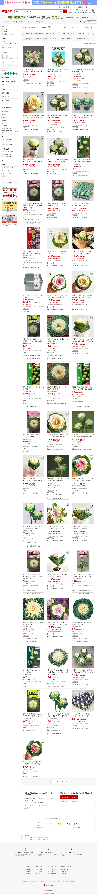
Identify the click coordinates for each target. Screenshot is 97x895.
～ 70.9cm (4, 103)
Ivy (25, 403)
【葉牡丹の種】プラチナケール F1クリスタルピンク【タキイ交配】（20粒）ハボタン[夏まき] (33, 253)
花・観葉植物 (37, 837)
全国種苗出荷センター (55, 174)
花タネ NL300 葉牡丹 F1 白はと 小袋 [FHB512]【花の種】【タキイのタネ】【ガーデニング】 (33, 576)
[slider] (1, 59)
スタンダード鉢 (5, 96)
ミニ (3, 84)
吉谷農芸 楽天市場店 (29, 590)
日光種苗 (51, 85)
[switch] (16, 131)
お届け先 (4, 114)
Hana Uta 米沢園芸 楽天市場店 (82, 175)
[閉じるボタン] (93, 34)
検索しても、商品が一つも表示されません (36, 805)
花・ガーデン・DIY (26, 837)
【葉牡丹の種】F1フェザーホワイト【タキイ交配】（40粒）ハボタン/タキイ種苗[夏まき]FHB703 (83, 576)
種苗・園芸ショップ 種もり (81, 88)
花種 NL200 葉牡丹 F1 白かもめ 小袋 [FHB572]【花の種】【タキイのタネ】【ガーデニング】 (33, 716)
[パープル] (14, 73)
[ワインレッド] (5, 73)
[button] (90, 7)
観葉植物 (45, 837)
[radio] (2, 29)
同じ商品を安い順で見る (33, 223)
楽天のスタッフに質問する (69, 797)
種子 (48, 839)
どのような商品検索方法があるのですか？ (36, 802)
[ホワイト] (3, 73)
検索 (10, 65)
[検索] (65, 11)
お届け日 (4, 120)
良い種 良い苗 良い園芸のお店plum (33, 84)
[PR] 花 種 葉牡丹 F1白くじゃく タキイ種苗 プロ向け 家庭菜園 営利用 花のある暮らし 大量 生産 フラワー (33, 71)
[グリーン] (8, 73)
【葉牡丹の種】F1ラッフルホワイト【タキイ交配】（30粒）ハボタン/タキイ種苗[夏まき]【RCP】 (83, 161)
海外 (7, 111)
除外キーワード (5, 176)
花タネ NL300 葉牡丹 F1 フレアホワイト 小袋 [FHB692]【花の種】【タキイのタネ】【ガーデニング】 (58, 716)
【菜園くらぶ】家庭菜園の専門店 (57, 403)
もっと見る (26, 808)
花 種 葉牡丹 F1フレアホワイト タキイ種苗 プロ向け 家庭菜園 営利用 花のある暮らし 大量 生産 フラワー (83, 437)
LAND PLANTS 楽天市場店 (31, 130)
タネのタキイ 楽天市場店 (55, 355)
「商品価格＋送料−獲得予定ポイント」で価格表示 (33, 27)
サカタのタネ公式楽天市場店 (56, 686)
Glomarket (27, 311)
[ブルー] (11, 73)
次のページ (64, 781)
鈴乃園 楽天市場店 (54, 217)
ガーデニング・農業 (39, 839)
